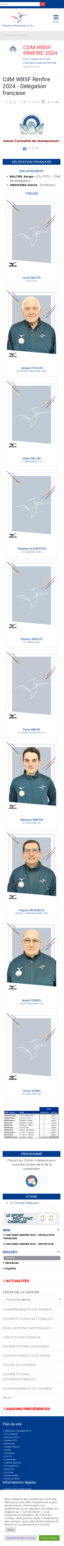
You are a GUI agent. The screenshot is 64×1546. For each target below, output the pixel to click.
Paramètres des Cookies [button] (21, 1537)
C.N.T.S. (8, 1456)
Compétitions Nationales (28, 1319)
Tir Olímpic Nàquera (24, 1203)
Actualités (17, 1281)
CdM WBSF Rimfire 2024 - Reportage (29, 1244)
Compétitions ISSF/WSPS (26, 1346)
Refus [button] (10, 1529)
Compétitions (11, 1465)
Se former (9, 1469)
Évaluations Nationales (27, 1328)
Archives (8, 1472)
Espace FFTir (10, 1440)
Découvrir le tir (12, 1437)
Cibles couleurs (12, 1446)
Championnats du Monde (39, 62)
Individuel (12, 1263)
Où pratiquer (11, 1434)
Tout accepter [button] (49, 1537)
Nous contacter (12, 1478)
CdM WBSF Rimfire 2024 (40, 50)
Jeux (7, 1398)
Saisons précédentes (27, 1409)
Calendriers (10, 1459)
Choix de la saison (21, 1292)
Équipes (10, 1268)
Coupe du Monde (19, 1365)
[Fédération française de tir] (21, 19)
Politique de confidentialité (17, 1489)
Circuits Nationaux (22, 1337)
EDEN (7, 1449)
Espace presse (11, 1475)
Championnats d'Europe (27, 1355)
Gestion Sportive (12, 1462)
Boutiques (9, 1443)
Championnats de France (27, 1309)
